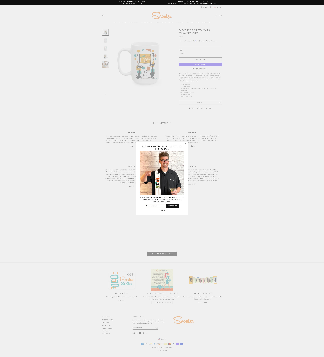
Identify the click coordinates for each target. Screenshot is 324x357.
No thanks (162, 210)
